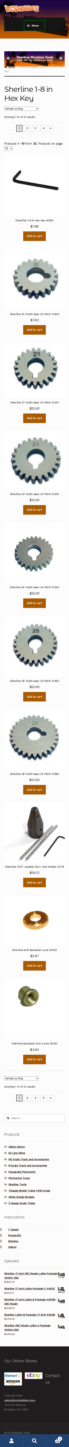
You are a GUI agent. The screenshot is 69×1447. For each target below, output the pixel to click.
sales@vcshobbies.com (19, 1400)
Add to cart (34, 236)
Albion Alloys (16, 1146)
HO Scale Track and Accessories (28, 1159)
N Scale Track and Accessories (27, 1165)
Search (34, 1440)
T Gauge (13, 1229)
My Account (11, 1440)
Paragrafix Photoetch (22, 1172)
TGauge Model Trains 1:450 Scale (29, 1190)
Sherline (13, 1241)
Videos (12, 1247)
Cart (53, 1437)
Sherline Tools (17, 1184)
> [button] (60, 58)
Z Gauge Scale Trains (21, 1203)
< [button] (8, 58)
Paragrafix (14, 1235)
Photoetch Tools (19, 1178)
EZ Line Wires (16, 1153)
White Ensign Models (21, 1197)
